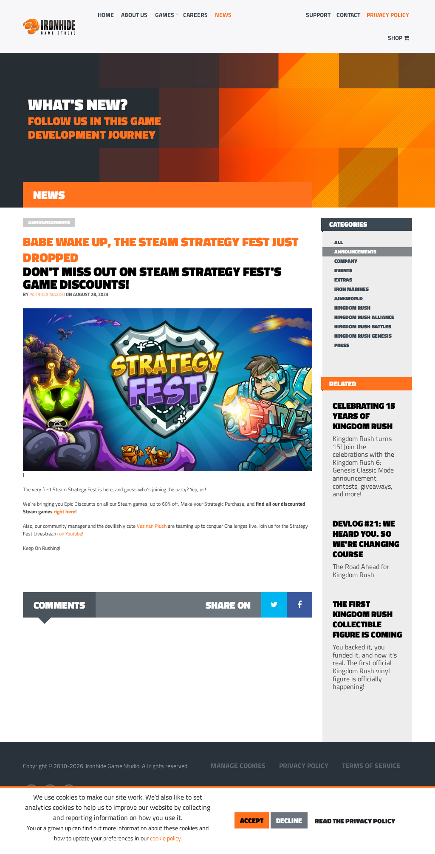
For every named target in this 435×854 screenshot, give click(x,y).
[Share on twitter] (274, 605)
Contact (348, 14)
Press (341, 345)
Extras (343, 280)
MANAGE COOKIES (238, 765)
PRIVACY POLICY (388, 14)
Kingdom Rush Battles (362, 327)
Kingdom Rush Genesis (363, 336)
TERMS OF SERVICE (371, 765)
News (223, 14)
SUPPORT (318, 14)
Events (343, 270)
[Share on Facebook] (299, 605)
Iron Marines (351, 289)
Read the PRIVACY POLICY (355, 821)
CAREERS (195, 14)
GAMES (164, 14)
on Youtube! (71, 533)
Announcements (49, 222)
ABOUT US (134, 14)
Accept (251, 820)
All (338, 242)
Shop (396, 37)
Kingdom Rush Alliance (364, 317)
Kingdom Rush (352, 308)
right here (64, 511)
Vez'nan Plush (152, 526)
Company (345, 261)
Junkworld (348, 299)
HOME (106, 14)
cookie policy (165, 838)
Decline (289, 820)
